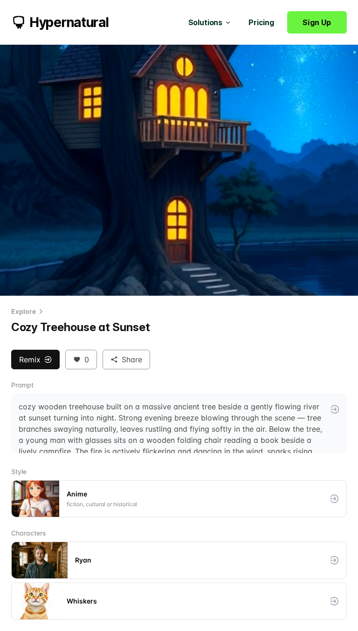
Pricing (261, 22)
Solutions (205, 22)
